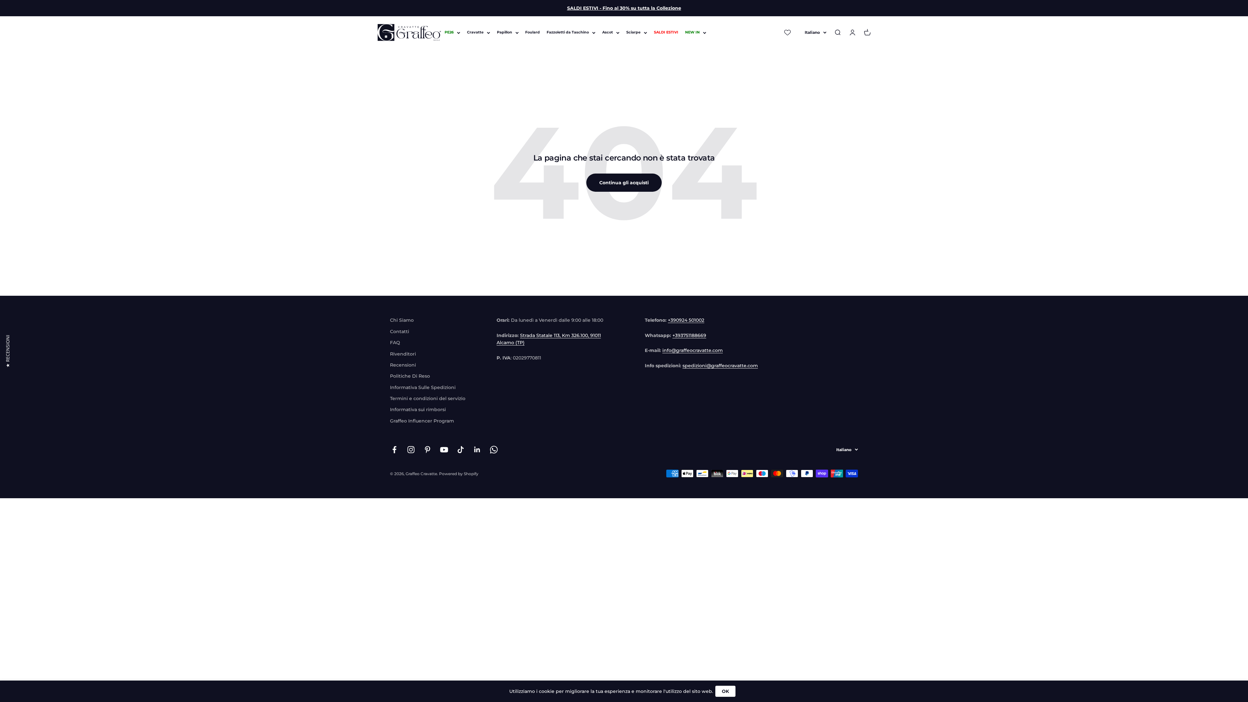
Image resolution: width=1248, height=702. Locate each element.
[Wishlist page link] (787, 32)
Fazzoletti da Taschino (568, 32)
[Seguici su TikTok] (460, 449)
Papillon (504, 32)
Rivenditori (403, 354)
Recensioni (403, 365)
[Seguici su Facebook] (394, 449)
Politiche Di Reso (410, 376)
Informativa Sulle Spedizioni (423, 387)
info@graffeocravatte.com (692, 350)
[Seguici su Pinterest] (427, 449)
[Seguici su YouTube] (444, 449)
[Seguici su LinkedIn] (477, 449)
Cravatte (475, 32)
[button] (7, 351)
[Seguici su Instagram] (411, 449)
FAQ (395, 342)
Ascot (607, 32)
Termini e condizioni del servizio (427, 398)
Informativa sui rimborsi (418, 409)
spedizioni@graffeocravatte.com (720, 366)
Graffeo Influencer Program (422, 421)
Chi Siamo (402, 320)
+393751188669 (689, 335)
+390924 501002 (686, 320)
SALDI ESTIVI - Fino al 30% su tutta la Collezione (624, 8)
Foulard (532, 32)
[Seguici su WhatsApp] (493, 449)
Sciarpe (633, 32)
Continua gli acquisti (624, 183)
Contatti (399, 331)
